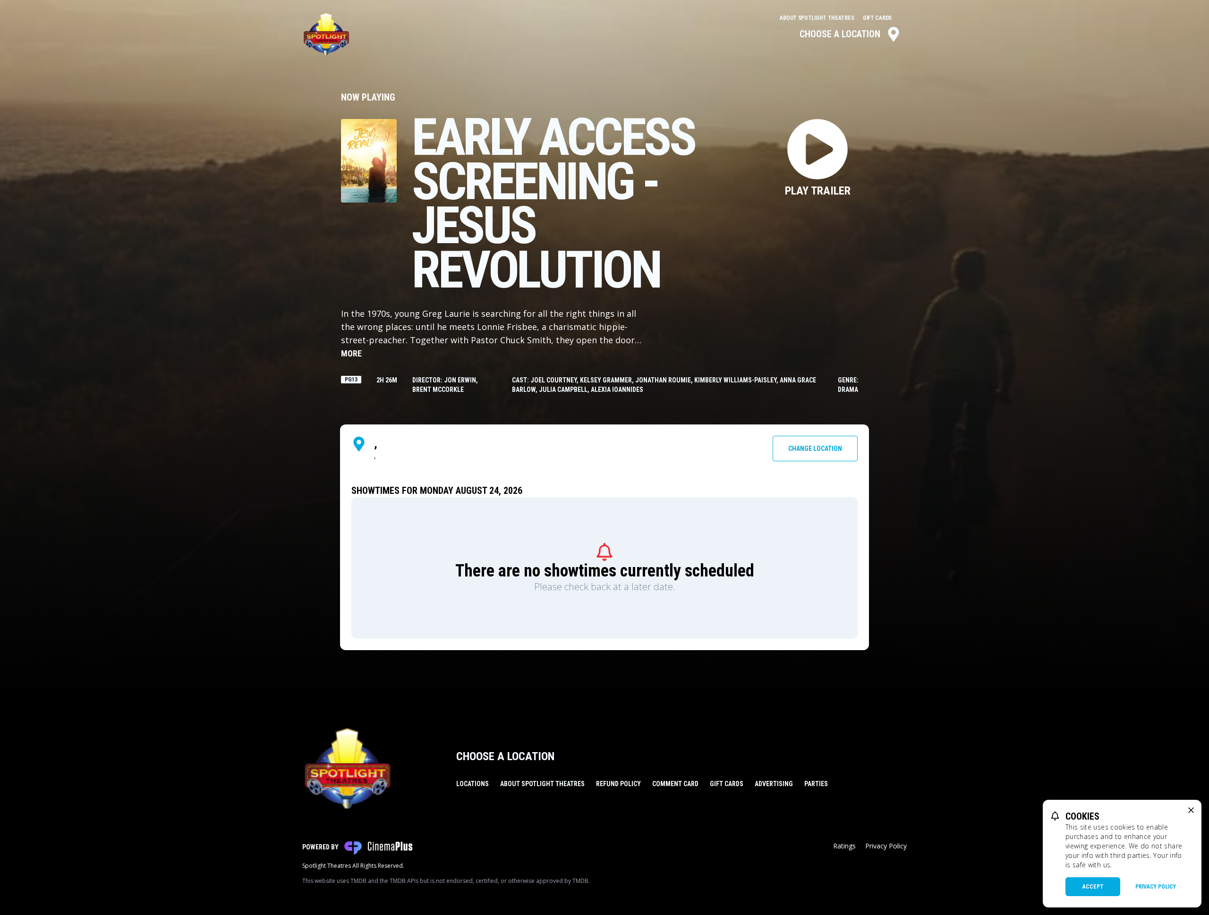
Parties (816, 784)
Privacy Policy (886, 845)
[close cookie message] (1191, 810)
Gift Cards (877, 18)
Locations (472, 784)
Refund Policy (618, 784)
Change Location (815, 448)
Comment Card (675, 784)
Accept (1093, 886)
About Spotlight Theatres (817, 18)
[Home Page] (326, 34)
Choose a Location (840, 34)
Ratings (844, 845)
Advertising (774, 784)
